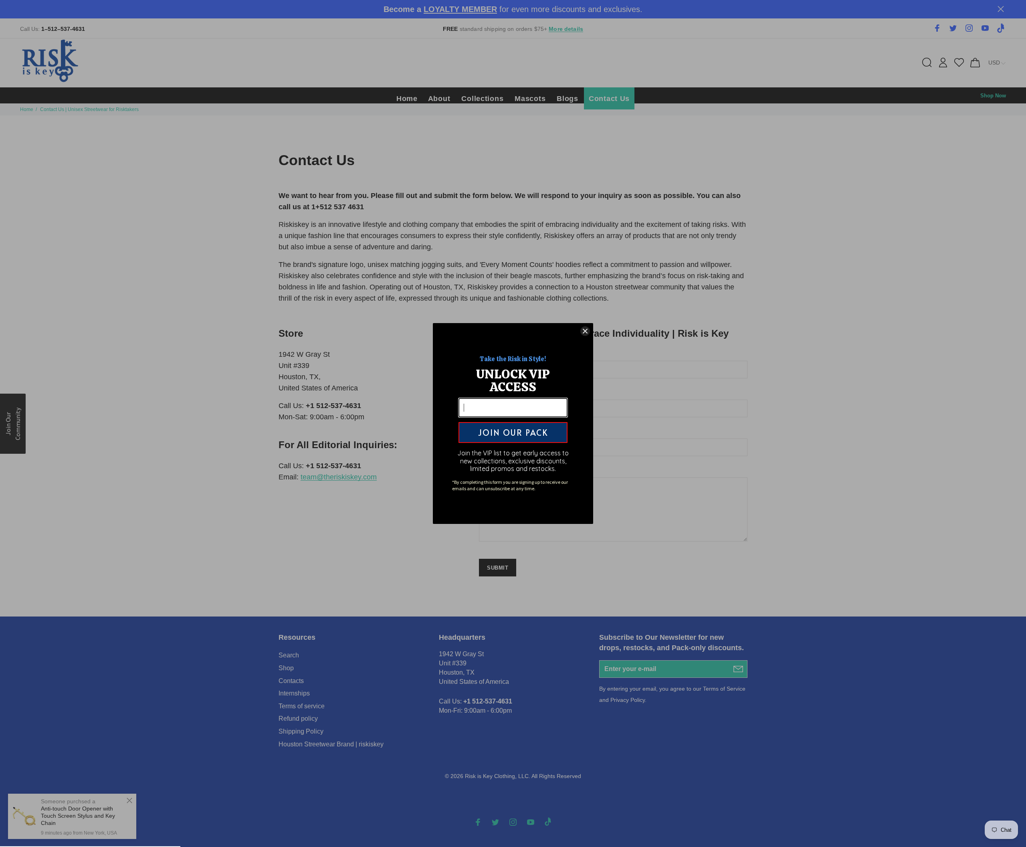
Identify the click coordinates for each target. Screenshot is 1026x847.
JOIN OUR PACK (513, 432)
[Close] (585, 331)
